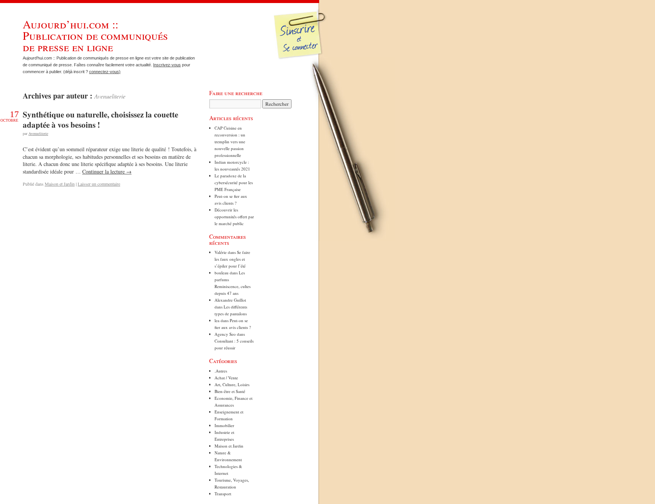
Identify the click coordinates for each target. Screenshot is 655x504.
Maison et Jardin (60, 184)
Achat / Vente (226, 377)
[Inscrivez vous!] (301, 39)
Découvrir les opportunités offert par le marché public (234, 216)
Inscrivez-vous (167, 65)
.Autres (221, 371)
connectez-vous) (105, 71)
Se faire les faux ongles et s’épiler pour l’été (232, 259)
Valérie (221, 252)
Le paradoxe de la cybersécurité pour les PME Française (234, 182)
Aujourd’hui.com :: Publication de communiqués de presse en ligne (95, 35)
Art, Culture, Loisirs (232, 384)
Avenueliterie (109, 96)
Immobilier (224, 425)
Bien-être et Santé (230, 391)
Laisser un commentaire (99, 184)
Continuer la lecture (107, 171)
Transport (223, 493)
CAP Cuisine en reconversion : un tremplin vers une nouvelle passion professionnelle (230, 141)
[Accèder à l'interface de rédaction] (301, 58)
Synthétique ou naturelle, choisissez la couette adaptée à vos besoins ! (100, 119)
